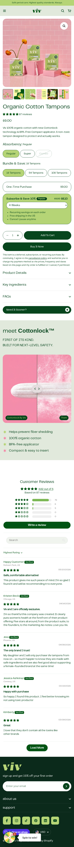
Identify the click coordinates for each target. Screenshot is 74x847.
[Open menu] (4, 10)
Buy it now (37, 247)
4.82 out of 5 (45, 489)
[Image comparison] (37, 389)
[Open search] (62, 10)
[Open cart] (69, 10)
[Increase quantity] (19, 235)
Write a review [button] (37, 525)
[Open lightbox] (64, 26)
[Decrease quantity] (6, 235)
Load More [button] (37, 747)
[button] (11, 114)
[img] (11, 570)
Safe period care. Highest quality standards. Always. (37, 3)
